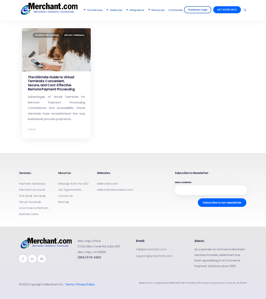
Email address (183, 182)
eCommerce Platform (33, 208)
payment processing (47, 35)
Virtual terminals (74, 35)
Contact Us (65, 196)
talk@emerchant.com (151, 249)
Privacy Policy (85, 284)
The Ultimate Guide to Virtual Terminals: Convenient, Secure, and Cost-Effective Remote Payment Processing (51, 83)
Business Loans (28, 214)
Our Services (94, 10)
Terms (69, 284)
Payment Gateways (32, 184)
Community (175, 10)
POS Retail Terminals (32, 196)
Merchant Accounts (32, 190)
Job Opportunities (69, 190)
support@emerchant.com (154, 256)
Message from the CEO (73, 184)
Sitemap (63, 202)
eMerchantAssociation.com (115, 190)
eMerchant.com (107, 184)
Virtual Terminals (30, 202)
